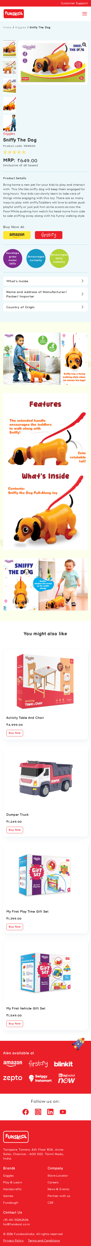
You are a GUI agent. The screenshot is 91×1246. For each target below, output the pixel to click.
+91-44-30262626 (16, 1219)
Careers (53, 1182)
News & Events (58, 1189)
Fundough (10, 1202)
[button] (9, 48)
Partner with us (59, 1196)
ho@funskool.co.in (16, 1224)
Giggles (20, 27)
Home (7, 27)
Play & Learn (12, 1182)
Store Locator (58, 1175)
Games (8, 1196)
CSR (50, 1202)
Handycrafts (12, 1189)
